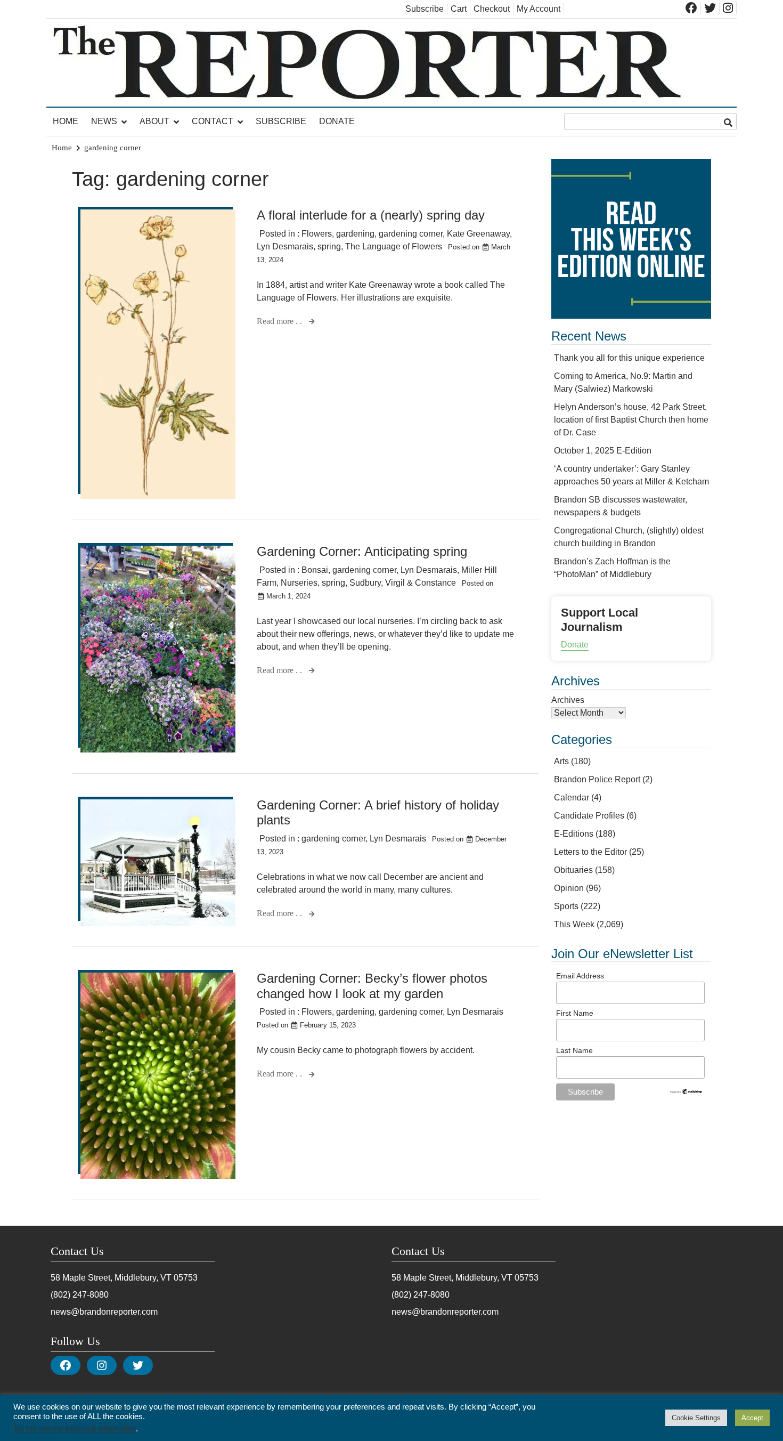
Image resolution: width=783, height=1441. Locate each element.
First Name (574, 1013)
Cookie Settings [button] (696, 1418)
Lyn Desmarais (285, 246)
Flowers (316, 233)
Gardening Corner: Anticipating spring (362, 551)
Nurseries (299, 582)
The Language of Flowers (393, 246)
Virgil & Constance (420, 582)
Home (65, 121)
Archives (567, 700)
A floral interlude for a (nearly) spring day (371, 215)
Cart (459, 8)
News (104, 121)
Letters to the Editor (590, 851)
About (154, 121)
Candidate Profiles (589, 815)
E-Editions (573, 833)
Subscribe (424, 8)
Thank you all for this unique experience (629, 357)
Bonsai (314, 569)
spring (329, 246)
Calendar (571, 797)
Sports (566, 906)
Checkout (492, 8)
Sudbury (365, 582)
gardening (355, 233)
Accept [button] (752, 1418)
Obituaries (573, 870)
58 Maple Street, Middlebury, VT (111, 1277)
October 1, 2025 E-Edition (602, 450)
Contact (212, 121)
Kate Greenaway (478, 233)
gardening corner (411, 233)
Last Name (574, 1050)
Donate (337, 121)
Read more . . (280, 321)
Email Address (580, 976)
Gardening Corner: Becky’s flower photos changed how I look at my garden (372, 986)
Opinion (569, 888)
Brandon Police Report (597, 779)
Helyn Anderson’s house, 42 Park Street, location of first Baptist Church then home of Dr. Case (631, 419)
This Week (574, 924)
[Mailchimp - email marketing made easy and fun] (686, 1092)
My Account (538, 8)
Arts (561, 761)
